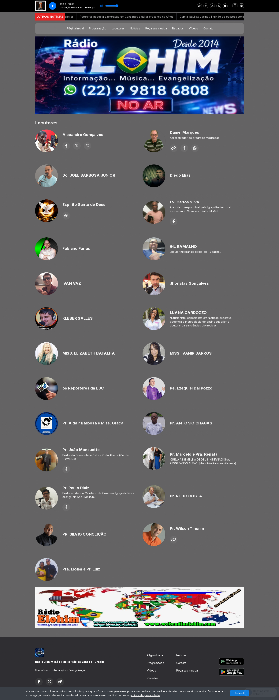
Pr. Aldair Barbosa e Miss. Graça (92, 423)
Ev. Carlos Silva (184, 202)
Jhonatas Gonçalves (189, 283)
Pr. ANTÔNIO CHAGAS (191, 423)
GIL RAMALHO (183, 246)
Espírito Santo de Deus (84, 204)
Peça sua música (156, 28)
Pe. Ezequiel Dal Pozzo (191, 388)
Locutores (118, 28)
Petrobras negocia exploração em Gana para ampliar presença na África (103, 16)
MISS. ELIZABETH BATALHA (88, 353)
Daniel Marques (184, 132)
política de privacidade (145, 695)
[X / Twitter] (212, 5)
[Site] (199, 5)
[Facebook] (205, 5)
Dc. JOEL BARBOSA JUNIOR (88, 175)
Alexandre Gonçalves (82, 134)
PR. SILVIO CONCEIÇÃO (84, 534)
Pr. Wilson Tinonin (187, 528)
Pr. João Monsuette (81, 449)
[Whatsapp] (218, 5)
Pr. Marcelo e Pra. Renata (194, 454)
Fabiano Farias (76, 248)
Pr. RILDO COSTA (186, 496)
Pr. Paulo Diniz (75, 488)
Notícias (135, 28)
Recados (178, 28)
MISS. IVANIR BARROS (191, 353)
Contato (208, 28)
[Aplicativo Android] (241, 5)
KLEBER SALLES (77, 318)
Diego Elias (180, 175)
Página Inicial (75, 28)
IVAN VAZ (71, 283)
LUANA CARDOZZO (188, 312)
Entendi (239, 693)
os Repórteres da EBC (83, 388)
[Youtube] (225, 5)
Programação (97, 28)
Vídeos (193, 28)
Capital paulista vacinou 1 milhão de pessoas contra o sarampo (196, 16)
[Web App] (234, 5)
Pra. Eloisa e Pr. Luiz (81, 569)
